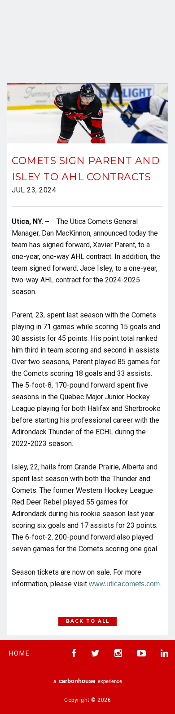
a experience (87, 681)
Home (19, 653)
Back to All (87, 621)
